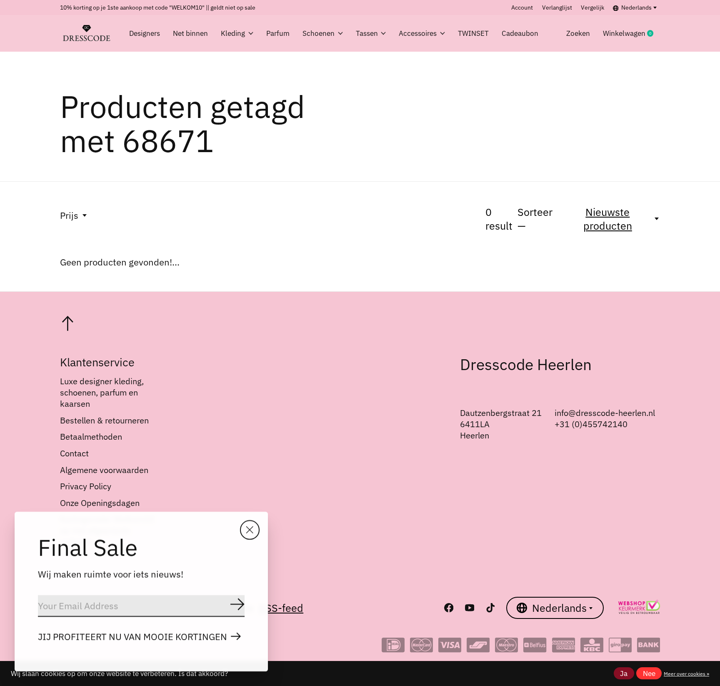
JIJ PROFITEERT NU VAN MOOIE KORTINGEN (132, 637)
